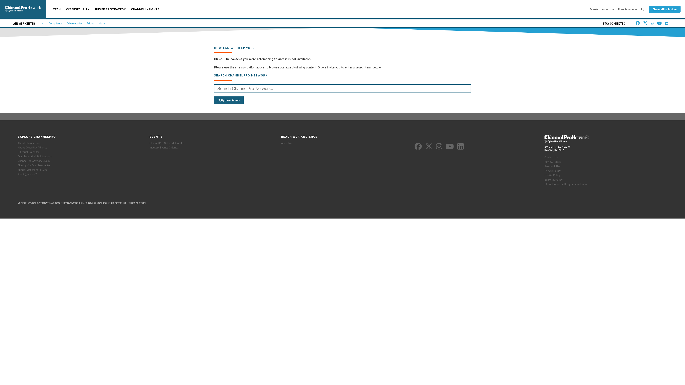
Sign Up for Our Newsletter (34, 165)
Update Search (230, 100)
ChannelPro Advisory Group (34, 161)
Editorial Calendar (28, 152)
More (102, 23)
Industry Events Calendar (164, 147)
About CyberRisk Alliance (32, 147)
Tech (57, 9)
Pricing (90, 23)
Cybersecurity (78, 9)
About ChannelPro (29, 143)
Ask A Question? (27, 174)
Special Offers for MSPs (32, 169)
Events (594, 9)
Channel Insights (145, 9)
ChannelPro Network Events (166, 143)
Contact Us (551, 157)
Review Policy (552, 161)
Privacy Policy (552, 170)
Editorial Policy (553, 179)
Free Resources (628, 9)
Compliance (55, 23)
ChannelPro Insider (665, 9)
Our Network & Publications (35, 156)
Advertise (608, 9)
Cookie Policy (552, 175)
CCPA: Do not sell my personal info (565, 184)
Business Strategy (110, 9)
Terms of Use (552, 166)
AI (43, 23)
